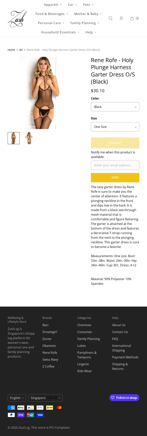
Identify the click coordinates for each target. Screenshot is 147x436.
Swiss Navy (50, 359)
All (21, 50)
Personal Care (49, 23)
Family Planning (83, 23)
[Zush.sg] (17, 18)
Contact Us (120, 332)
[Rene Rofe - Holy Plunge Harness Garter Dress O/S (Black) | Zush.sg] (44, 92)
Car (71, 4)
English (15, 398)
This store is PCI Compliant (50, 427)
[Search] (110, 18)
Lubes (81, 346)
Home (11, 50)
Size (94, 118)
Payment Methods (125, 357)
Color (95, 98)
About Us (119, 325)
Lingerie (83, 364)
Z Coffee (48, 366)
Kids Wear (84, 371)
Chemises (84, 325)
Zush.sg (24, 427)
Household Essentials (58, 32)
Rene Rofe (49, 352)
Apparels (51, 4)
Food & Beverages (50, 14)
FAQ (115, 339)
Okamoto (49, 346)
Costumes (84, 332)
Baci (45, 325)
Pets (86, 4)
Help (89, 32)
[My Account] (121, 18)
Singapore (44, 398)
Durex (46, 339)
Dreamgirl (49, 332)
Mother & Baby (86, 14)
